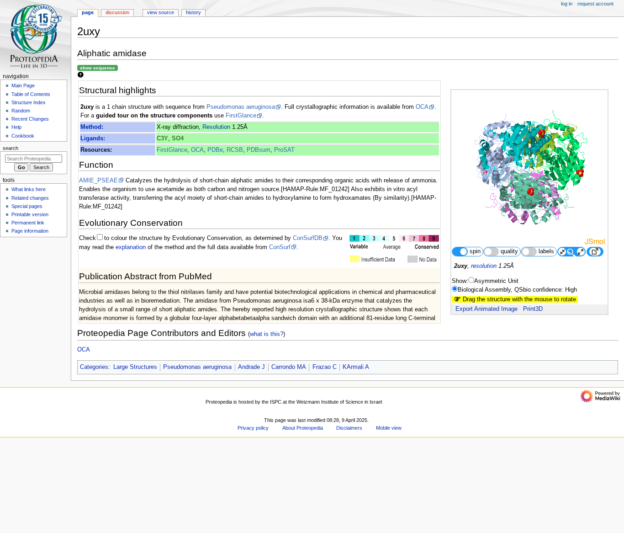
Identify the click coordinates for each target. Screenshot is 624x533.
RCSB (235, 150)
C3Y (162, 138)
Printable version (29, 214)
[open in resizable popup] (595, 251)
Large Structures (135, 367)
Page (88, 12)
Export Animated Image (486, 309)
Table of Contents (30, 94)
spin (475, 251)
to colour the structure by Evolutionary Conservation (173, 238)
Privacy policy (253, 428)
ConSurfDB (308, 238)
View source (160, 12)
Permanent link (27, 222)
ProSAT (284, 150)
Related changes (30, 198)
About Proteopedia (302, 428)
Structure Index (28, 102)
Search (10, 148)
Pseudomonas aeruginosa (240, 107)
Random (20, 110)
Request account (595, 3)
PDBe (215, 150)
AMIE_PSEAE (98, 180)
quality (509, 251)
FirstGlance (241, 115)
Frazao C (324, 367)
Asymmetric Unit (496, 281)
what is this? (266, 333)
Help (16, 127)
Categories (94, 367)
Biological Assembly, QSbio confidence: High (517, 290)
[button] (89, 530)
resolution (484, 266)
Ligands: (92, 138)
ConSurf (280, 247)
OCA (422, 107)
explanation (131, 247)
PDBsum (258, 150)
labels (546, 251)
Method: (91, 127)
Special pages (26, 206)
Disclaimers (349, 428)
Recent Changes (30, 119)
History (193, 12)
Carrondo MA (288, 367)
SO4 (178, 138)
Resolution (216, 127)
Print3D (533, 309)
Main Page (23, 85)
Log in (566, 3)
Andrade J (251, 367)
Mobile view (389, 428)
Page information (29, 231)
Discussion (117, 12)
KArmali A (356, 367)
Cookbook (22, 136)
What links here (28, 189)
